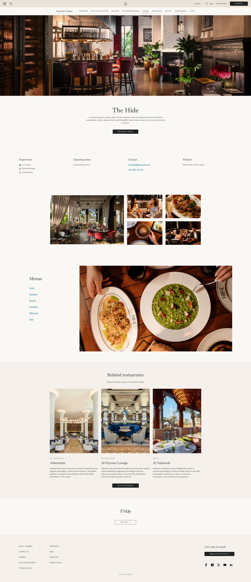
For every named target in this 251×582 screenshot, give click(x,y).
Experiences (181, 11)
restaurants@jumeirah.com (139, 165)
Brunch (32, 300)
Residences (54, 546)
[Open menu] (4, 3)
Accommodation (130, 11)
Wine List (33, 313)
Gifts (192, 11)
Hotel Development (27, 563)
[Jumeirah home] (125, 4)
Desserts (33, 294)
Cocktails (33, 306)
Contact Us (24, 552)
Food (31, 288)
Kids (31, 319)
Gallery (115, 11)
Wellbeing (157, 11)
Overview (83, 11)
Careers (22, 557)
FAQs (52, 552)
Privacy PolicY (56, 563)
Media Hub (54, 557)
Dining (145, 11)
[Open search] (11, 3)
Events (168, 11)
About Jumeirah (26, 546)
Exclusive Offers (99, 11)
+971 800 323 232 (135, 169)
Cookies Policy (25, 568)
